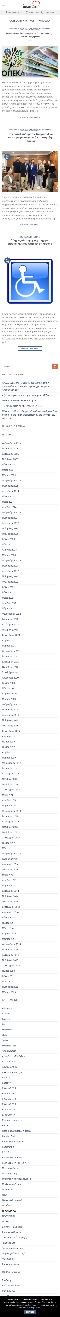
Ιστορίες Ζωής (9, 1136)
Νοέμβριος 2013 (10, 960)
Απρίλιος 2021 (9, 640)
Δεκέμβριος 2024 (10, 491)
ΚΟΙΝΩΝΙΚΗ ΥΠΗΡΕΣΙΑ (14, 1162)
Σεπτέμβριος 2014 (11, 906)
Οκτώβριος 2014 (10, 901)
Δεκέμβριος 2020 (10, 661)
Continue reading (30, 117)
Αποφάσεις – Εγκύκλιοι (13, 1056)
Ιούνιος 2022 (8, 592)
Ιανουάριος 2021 (10, 656)
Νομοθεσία (7, 1189)
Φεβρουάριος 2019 (11, 763)
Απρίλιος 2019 (9, 752)
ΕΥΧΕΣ (6, 1125)
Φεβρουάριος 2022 (11, 613)
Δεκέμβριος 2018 (10, 773)
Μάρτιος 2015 (9, 885)
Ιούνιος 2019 (8, 747)
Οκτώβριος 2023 (10, 533)
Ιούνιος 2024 (8, 496)
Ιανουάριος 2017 (10, 859)
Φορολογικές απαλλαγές (14, 1253)
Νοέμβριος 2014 (10, 896)
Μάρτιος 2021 (9, 645)
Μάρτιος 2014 (9, 938)
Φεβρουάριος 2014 (11, 944)
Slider (5, 1034)
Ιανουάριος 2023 (10, 565)
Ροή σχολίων (8, 1291)
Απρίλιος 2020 (9, 693)
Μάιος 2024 (8, 501)
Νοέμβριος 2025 (10, 459)
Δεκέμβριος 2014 (10, 890)
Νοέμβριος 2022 (10, 576)
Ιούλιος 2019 (8, 741)
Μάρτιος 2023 (9, 555)
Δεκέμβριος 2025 (10, 453)
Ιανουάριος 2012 (10, 986)
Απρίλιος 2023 (9, 549)
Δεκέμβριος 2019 (10, 715)
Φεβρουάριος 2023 (11, 560)
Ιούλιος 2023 (8, 539)
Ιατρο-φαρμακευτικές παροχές (16, 1130)
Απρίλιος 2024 (9, 507)
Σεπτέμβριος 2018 (11, 789)
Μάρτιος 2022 (9, 608)
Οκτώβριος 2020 (10, 667)
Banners (6, 1019)
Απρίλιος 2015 (9, 880)
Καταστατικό (8, 1146)
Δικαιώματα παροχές (18, 28)
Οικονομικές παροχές (12, 1200)
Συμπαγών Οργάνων (12, 1232)
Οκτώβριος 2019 (10, 725)
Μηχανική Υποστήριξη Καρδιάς (17, 1178)
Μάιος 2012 (8, 981)
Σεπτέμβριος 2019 (11, 731)
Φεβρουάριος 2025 (11, 480)
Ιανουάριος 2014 (10, 949)
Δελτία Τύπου (8, 1061)
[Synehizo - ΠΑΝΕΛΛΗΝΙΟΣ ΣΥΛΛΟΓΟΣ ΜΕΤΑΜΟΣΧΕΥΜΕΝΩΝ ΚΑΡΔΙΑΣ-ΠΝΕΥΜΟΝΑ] (30, 5)
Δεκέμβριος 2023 (10, 523)
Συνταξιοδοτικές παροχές (14, 1237)
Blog (4, 1024)
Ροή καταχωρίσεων (11, 1285)
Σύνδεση (6, 1280)
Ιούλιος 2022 (8, 587)
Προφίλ (5, 1221)
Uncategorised (9, 1045)
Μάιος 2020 (8, 688)
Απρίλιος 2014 (9, 933)
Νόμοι (5, 1194)
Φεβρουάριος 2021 (11, 651)
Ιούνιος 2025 (8, 464)
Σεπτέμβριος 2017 (11, 837)
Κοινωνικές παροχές (12, 1157)
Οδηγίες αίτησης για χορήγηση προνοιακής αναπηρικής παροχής (30, 242)
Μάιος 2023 (8, 544)
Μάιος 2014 (8, 928)
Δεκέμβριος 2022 (10, 571)
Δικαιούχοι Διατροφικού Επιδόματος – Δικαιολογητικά (30, 34)
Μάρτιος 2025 (9, 475)
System (5, 1040)
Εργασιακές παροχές (12, 1120)
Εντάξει (30, 1312)
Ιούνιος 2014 (8, 922)
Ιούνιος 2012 (8, 976)
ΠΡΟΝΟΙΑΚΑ (34, 30)
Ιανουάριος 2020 (10, 709)
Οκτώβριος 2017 (10, 832)
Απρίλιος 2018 (9, 800)
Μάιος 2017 (8, 848)
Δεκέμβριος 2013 (10, 954)
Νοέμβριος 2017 (10, 826)
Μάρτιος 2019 (9, 757)
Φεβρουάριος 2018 (11, 811)
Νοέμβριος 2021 (10, 629)
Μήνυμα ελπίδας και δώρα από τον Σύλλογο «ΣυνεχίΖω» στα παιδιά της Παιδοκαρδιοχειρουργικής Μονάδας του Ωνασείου (29, 415)
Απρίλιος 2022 (9, 603)
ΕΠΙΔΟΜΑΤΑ (33, 28)
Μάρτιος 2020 (9, 699)
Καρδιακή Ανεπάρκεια (13, 1141)
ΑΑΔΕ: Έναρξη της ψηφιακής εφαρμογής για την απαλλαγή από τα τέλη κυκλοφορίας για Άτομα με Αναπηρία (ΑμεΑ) (25, 386)
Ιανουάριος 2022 (10, 619)
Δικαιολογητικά (9, 1067)
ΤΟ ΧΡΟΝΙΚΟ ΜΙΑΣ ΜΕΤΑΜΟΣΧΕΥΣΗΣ (22, 406)
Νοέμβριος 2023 (10, 528)
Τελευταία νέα (8, 1242)
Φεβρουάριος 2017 (11, 853)
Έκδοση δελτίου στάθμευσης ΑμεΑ (19, 400)
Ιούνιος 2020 (8, 683)
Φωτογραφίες (8, 1258)
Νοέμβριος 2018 (10, 779)
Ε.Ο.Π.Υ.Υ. (7, 1083)
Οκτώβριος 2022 (10, 581)
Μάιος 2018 (8, 795)
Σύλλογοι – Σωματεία (12, 1226)
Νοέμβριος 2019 (10, 720)
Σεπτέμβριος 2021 (11, 635)
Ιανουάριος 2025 (10, 485)
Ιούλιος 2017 (8, 842)
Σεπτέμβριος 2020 (11, 672)
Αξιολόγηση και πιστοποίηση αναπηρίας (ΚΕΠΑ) (26, 395)
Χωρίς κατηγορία (10, 1264)
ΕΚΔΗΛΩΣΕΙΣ (9, 1088)
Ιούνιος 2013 (8, 970)
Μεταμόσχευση (9, 1173)
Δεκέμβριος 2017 (10, 821)
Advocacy (7, 1008)
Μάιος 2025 (8, 469)
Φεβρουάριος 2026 (11, 443)
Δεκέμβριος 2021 (10, 624)
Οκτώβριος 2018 (10, 784)
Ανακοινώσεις (9, 1050)
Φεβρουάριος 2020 (11, 704)
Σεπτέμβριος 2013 (11, 965)
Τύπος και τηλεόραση (12, 1248)
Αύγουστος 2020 (10, 677)
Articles (6, 1013)
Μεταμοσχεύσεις (10, 1168)
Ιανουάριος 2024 (10, 517)
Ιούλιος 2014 (8, 917)
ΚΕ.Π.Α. (6, 1152)
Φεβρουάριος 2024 (11, 512)
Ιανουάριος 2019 (10, 768)
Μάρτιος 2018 (9, 805)
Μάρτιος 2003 (9, 992)
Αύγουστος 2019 (10, 736)
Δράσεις (6, 1077)
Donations (7, 1029)
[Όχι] (56, 1307)
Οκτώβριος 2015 (10, 869)
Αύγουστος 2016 (10, 864)
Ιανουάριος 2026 (10, 448)
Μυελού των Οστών (11, 1184)
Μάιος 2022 (8, 597)
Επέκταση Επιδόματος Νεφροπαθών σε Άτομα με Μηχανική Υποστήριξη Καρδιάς (30, 137)
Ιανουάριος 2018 (10, 816)
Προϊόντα (6, 1205)
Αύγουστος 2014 (10, 912)
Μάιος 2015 (8, 875)
